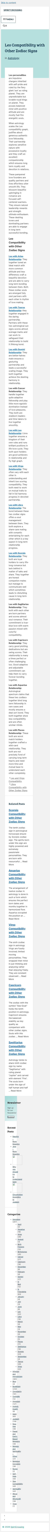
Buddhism (16, 1386)
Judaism (16, 1419)
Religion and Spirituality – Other (17, 1451)
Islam (15, 1414)
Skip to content (8, 2)
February (21, 1272)
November (22, 1332)
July (19, 1302)
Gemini (20, 1277)
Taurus (20, 1361)
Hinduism (16, 1401)
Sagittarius (22, 1346)
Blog (14, 1381)
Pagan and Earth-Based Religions (16, 1436)
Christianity (17, 1391)
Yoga (15, 1504)
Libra (20, 1317)
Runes (15, 1469)
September (22, 1356)
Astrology (13, 58)
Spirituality (17, 1489)
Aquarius (21, 1229)
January (21, 1297)
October (21, 1337)
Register (11, 1117)
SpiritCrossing (13, 10)
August (20, 1239)
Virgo (20, 1366)
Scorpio (21, 1351)
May (19, 1327)
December (22, 1267)
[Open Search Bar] (5, 26)
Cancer (20, 1257)
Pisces (20, 1341)
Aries (20, 1234)
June (20, 1307)
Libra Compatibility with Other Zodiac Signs (18, 787)
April (19, 1224)
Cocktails (16, 1396)
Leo (19, 1312)
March (20, 1322)
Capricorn (21, 1262)
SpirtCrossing (17, 1527)
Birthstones (22, 1252)
